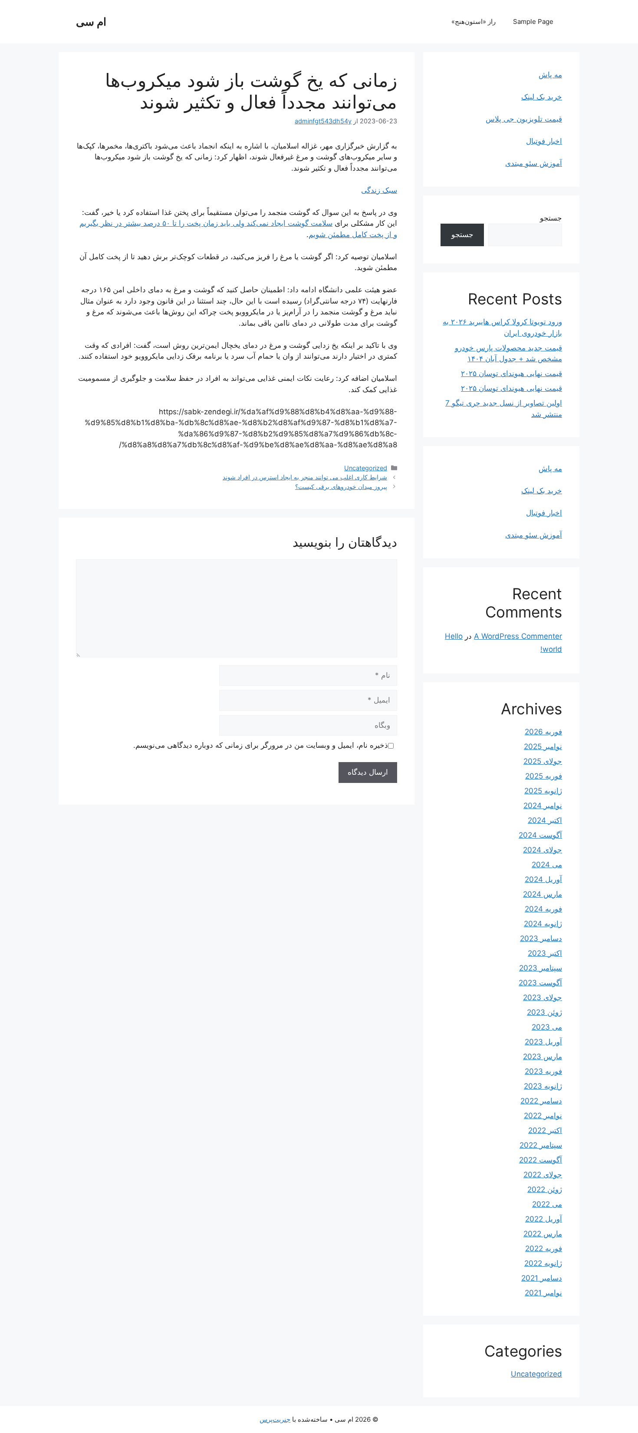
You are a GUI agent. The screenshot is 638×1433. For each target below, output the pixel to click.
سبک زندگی (379, 190)
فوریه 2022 (543, 1248)
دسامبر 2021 (541, 1278)
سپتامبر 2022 (541, 1145)
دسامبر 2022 (541, 1100)
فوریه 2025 (543, 776)
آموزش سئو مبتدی (533, 163)
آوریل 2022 (543, 1219)
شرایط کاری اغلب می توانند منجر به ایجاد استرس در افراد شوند (305, 477)
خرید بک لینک (541, 96)
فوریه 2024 (543, 909)
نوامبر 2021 (543, 1292)
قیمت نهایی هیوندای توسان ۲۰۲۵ (511, 373)
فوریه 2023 (543, 1071)
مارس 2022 (542, 1233)
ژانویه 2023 (543, 1086)
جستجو (551, 218)
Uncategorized (365, 468)
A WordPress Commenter (518, 636)
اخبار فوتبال (544, 141)
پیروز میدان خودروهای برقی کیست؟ (341, 486)
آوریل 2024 (543, 879)
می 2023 (547, 1027)
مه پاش (550, 74)
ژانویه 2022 (543, 1263)
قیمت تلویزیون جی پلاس (524, 119)
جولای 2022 (542, 1174)
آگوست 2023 (540, 982)
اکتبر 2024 (545, 820)
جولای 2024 (542, 849)
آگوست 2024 (540, 835)
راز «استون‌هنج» (473, 21)
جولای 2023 (542, 997)
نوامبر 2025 (543, 746)
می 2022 (547, 1204)
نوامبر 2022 (543, 1115)
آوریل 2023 (543, 1041)
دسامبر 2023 (541, 938)
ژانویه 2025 (543, 790)
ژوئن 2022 (544, 1189)
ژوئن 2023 (544, 1012)
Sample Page (533, 21)
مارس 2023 (542, 1056)
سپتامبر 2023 (540, 968)
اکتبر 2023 (545, 953)
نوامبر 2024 (542, 805)
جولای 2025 (542, 761)
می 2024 (547, 864)
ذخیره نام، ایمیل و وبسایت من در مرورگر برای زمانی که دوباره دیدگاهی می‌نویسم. (260, 745)
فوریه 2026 (543, 731)
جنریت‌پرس (275, 1419)
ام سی (91, 21)
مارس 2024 (542, 894)
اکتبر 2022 (545, 1130)
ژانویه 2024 (543, 923)
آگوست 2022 (540, 1160)
